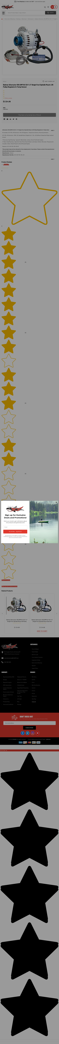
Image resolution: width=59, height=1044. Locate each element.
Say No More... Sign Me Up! (15, 531)
